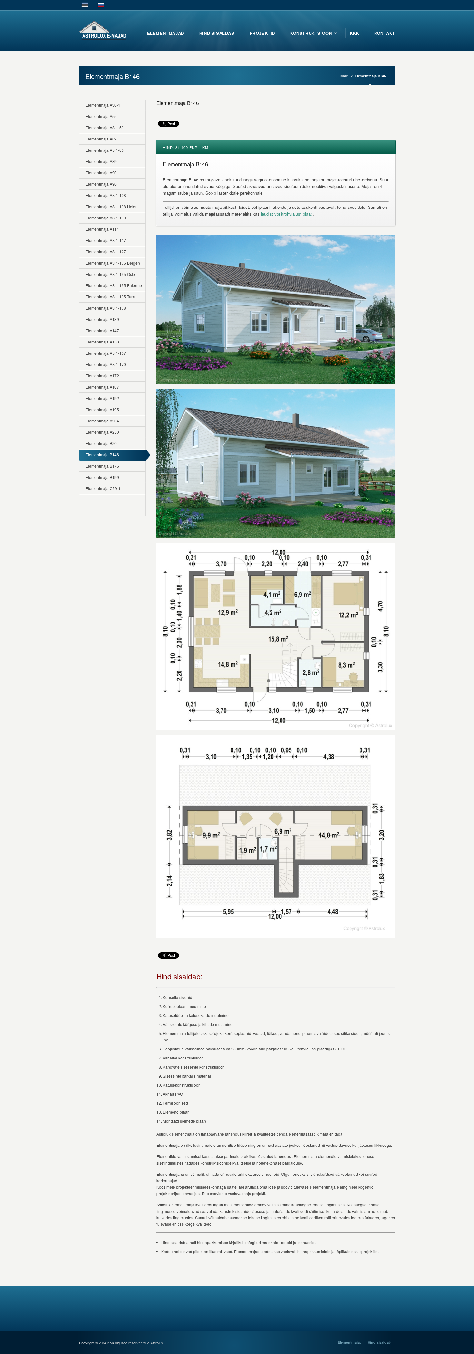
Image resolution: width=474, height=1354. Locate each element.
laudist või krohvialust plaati (287, 214)
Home (343, 75)
